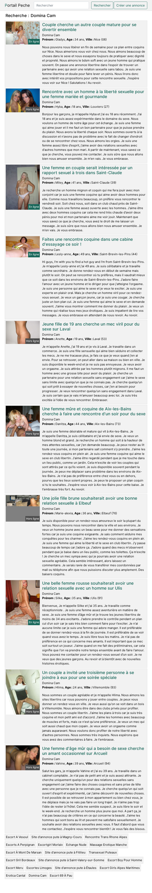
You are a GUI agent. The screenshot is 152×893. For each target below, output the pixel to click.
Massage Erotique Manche (108, 845)
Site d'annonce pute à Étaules (75, 868)
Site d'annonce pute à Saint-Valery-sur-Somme (71, 860)
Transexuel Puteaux (103, 852)
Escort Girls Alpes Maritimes (120, 868)
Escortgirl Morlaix (50, 845)
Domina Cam (38, 875)
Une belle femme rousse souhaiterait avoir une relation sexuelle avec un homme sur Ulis (88, 586)
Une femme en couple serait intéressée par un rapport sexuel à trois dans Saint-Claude (87, 170)
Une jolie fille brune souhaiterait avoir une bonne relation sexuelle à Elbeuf (89, 501)
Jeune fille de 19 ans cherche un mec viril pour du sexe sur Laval (90, 326)
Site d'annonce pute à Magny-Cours (56, 837)
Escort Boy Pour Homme (125, 860)
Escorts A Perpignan (20, 845)
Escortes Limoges (39, 868)
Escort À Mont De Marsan (24, 852)
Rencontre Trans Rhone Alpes (106, 837)
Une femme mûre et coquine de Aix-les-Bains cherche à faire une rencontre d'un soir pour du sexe (93, 411)
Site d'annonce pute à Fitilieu (65, 852)
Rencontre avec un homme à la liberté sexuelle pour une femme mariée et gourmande (93, 94)
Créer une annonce (130, 5)
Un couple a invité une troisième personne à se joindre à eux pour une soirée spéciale (88, 675)
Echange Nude (76, 845)
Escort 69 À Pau (61, 875)
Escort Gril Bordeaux (20, 860)
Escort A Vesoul (17, 837)
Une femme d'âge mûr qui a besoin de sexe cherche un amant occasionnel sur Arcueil (93, 751)
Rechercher (102, 5)
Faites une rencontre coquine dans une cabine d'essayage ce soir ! (87, 242)
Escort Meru (14, 868)
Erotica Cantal (15, 875)
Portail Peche (17, 5)
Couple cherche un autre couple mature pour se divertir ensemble (89, 27)
